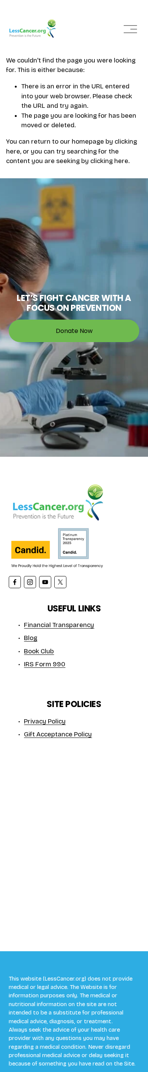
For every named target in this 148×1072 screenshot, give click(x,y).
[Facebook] (15, 582)
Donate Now (74, 330)
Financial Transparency (59, 625)
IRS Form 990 (44, 664)
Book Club (39, 651)
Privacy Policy (45, 721)
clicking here (109, 161)
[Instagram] (30, 582)
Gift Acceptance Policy (58, 734)
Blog (30, 638)
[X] (60, 582)
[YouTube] (45, 582)
